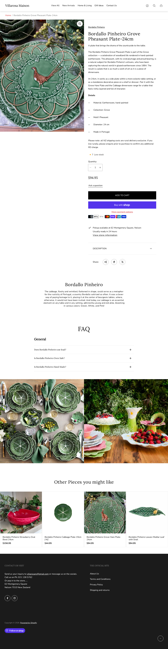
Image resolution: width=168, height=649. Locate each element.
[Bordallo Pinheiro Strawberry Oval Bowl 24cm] (21, 512)
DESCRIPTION (100, 248)
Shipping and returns (100, 590)
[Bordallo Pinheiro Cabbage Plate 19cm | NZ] (63, 512)
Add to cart (122, 195)
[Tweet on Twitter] (122, 262)
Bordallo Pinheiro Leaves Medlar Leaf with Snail (146, 538)
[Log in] (147, 6)
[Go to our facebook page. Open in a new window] (7, 598)
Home (8, 15)
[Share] (106, 262)
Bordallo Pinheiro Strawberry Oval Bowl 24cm (19, 538)
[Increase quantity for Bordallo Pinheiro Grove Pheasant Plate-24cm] (100, 167)
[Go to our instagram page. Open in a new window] (14, 598)
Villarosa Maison (17, 5)
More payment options (122, 212)
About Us (94, 573)
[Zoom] (80, 24)
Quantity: (92, 161)
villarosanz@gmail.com (38, 574)
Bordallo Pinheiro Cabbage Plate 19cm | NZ (63, 538)
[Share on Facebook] (114, 262)
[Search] (154, 6)
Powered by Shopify (28, 623)
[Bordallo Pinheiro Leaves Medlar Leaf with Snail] (147, 512)
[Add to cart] (37, 496)
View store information (105, 235)
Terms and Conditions (100, 579)
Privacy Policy (96, 584)
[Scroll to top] (160, 638)
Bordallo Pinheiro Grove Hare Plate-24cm (104, 538)
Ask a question (95, 185)
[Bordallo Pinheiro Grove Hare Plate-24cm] (105, 512)
